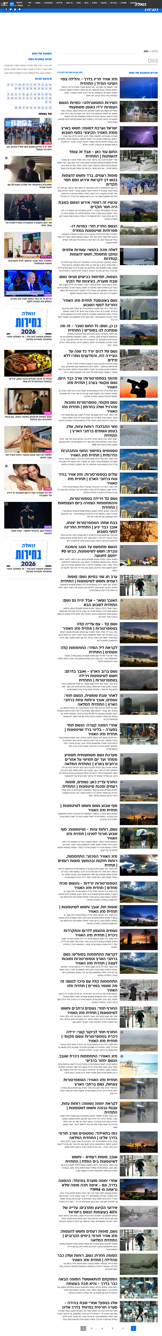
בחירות (113, 3)
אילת (36, 73)
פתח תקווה (15, 69)
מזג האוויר (47, 69)
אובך (42, 73)
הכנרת (25, 69)
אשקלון (18, 73)
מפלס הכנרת (28, 73)
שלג (35, 65)
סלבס (94, 3)
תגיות (155, 51)
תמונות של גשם (42, 53)
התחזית (37, 69)
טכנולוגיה (48, 3)
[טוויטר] (11, 9)
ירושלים (48, 73)
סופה (30, 69)
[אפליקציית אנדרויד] (20, 9)
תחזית (30, 65)
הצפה (11, 73)
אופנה (37, 3)
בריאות (69, 3)
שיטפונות (8, 65)
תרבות (104, 3)
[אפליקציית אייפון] (15, 9)
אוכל (78, 3)
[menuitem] (122, 4)
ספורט (124, 3)
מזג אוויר (47, 65)
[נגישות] (4, 4)
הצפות (23, 65)
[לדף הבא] (83, 1328)
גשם (146, 51)
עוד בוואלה (45, 114)
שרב (6, 73)
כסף (86, 3)
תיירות (59, 3)
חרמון (7, 69)
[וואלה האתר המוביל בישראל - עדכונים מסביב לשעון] (140, 4)
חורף (40, 65)
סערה (16, 65)
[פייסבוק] (6, 9)
